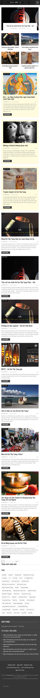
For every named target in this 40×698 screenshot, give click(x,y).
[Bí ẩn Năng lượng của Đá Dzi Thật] (10, 58)
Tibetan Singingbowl (17, 603)
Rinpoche (14, 597)
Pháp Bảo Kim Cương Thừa (19, 590)
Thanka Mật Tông (6, 600)
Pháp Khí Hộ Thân (32, 590)
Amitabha (4, 575)
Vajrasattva (15, 609)
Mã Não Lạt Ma (25, 581)
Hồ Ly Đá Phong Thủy (27, 667)
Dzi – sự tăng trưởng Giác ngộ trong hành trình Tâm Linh (19, 98)
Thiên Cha (14, 600)
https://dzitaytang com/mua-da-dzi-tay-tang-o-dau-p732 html (21, 654)
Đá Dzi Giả (9, 612)
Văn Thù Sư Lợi (30, 609)
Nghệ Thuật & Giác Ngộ (7, 587)
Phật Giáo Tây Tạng (26, 594)
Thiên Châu (21, 600)
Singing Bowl (32, 597)
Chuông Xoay (18, 575)
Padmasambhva (24, 587)
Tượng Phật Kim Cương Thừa (8, 606)
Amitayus (11, 575)
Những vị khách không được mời (15, 145)
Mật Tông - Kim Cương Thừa (8, 584)
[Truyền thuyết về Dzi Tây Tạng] (20, 179)
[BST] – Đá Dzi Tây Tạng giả (11, 369)
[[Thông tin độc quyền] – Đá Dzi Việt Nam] (10, 39)
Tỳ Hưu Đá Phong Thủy (13, 667)
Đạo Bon (30, 612)
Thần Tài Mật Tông (6, 603)
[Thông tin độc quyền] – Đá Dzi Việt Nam (16, 326)
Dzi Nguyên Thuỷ (28, 578)
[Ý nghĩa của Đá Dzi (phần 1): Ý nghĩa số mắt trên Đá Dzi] (30, 58)
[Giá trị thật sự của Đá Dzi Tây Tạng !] (30, 39)
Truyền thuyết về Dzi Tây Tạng (14, 192)
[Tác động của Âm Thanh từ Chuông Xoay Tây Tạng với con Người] (20, 483)
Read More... (7, 114)
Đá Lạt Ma (24, 612)
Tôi (4, 122)
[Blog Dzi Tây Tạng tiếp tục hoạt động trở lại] (20, 224)
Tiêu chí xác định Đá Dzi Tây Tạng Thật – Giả (18, 282)
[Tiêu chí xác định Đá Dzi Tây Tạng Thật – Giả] (20, 18)
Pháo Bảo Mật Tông (6, 590)
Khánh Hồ (20, 695)
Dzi (10, 578)
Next (17, 561)
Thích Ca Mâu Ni (30, 600)
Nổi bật (17, 587)
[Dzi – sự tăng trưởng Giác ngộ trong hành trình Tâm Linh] (20, 84)
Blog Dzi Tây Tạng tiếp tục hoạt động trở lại (17, 239)
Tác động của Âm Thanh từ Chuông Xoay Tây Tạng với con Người (18, 499)
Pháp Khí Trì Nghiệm (7, 594)
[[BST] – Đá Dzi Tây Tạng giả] (20, 355)
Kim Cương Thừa (15, 581)
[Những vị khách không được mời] (20, 132)
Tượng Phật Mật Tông (23, 606)
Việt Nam (22, 609)
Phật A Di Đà (16, 594)
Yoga (3, 612)
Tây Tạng (27, 603)
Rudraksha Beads (23, 597)
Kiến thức (20, 8)
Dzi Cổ (20, 578)
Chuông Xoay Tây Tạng (28, 575)
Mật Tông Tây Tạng (21, 584)
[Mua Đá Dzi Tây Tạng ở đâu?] (20, 440)
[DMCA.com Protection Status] (23, 686)
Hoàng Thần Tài (5, 581)
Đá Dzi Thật (16, 612)
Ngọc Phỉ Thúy (20, 670)
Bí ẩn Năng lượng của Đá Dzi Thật (14, 543)
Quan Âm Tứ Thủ (6, 597)
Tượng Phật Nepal (6, 609)
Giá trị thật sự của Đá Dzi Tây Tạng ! (15, 411)
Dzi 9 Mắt (15, 578)
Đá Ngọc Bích (11, 665)
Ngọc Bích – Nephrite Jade (24, 665)
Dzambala (4, 578)
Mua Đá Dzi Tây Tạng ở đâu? (12, 454)
